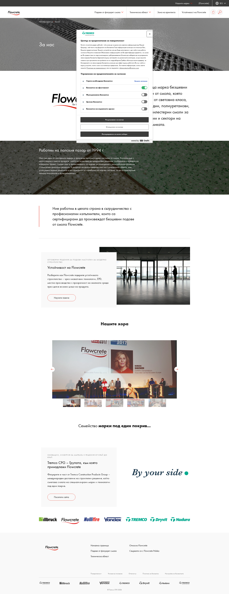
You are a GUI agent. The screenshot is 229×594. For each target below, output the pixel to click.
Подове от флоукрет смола (103, 550)
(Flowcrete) (204, 3)
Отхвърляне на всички (114, 127)
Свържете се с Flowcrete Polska (144, 550)
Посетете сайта (61, 497)
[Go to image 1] (93, 404)
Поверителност (96, 573)
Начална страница (46, 21)
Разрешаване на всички (114, 120)
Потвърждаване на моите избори (114, 134)
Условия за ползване (115, 573)
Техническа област (100, 556)
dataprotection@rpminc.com (129, 68)
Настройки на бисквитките (174, 573)
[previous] (52, 369)
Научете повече (61, 297)
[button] (109, 12)
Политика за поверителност (96, 68)
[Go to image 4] (157, 404)
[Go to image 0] (71, 404)
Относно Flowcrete (138, 545)
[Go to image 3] (136, 404)
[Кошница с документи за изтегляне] (213, 12)
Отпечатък (132, 573)
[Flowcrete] (16, 12)
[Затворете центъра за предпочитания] (150, 34)
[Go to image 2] (114, 404)
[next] (176, 369)
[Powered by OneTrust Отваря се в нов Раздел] (141, 141)
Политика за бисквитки (151, 573)
